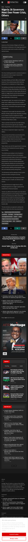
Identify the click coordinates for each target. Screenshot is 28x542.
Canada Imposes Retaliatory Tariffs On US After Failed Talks (13, 61)
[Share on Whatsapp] (17, 38)
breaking (4, 214)
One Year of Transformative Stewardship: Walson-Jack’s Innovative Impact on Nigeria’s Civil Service (14, 504)
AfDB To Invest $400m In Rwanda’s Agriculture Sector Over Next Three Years (14, 307)
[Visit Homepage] (13, 2)
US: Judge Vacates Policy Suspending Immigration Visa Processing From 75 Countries (13, 66)
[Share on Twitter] (11, 38)
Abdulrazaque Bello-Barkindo (12, 212)
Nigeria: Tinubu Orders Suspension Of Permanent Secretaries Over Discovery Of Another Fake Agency (13, 302)
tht (14, 221)
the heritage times (7, 221)
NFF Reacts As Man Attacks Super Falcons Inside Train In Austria (18, 379)
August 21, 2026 (8, 434)
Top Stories (7, 7)
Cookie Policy (9, 530)
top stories (5, 223)
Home (3, 7)
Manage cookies (14, 538)
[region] (14, 530)
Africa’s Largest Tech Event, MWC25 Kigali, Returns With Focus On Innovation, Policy (13, 508)
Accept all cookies (14, 534)
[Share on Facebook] (5, 38)
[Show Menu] (2, 2)
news (20, 216)
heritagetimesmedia (7, 216)
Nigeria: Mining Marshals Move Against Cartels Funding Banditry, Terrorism (13, 445)
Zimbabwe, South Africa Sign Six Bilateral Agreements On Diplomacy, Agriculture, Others (14, 296)
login (6, 317)
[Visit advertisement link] (14, 338)
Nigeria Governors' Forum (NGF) (10, 219)
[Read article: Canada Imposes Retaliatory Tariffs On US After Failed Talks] (14, 267)
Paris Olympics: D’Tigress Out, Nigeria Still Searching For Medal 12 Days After (17, 371)
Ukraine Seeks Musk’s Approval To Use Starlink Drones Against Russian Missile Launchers (14, 312)
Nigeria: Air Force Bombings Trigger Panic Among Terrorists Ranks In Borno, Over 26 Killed (14, 425)
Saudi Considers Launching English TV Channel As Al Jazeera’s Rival (17, 387)
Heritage (10, 214)
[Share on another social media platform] (23, 38)
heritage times (18, 214)
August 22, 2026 (6, 273)
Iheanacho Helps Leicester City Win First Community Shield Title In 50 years (17, 395)
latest (15, 216)
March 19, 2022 (5, 18)
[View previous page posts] (13, 466)
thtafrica (18, 221)
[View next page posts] (15, 466)
